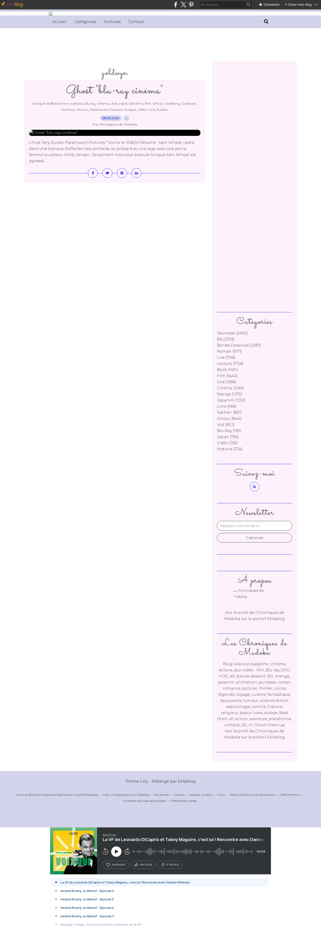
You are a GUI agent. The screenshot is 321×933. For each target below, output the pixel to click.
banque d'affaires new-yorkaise (58, 103)
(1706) (230, 363)
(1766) (226, 357)
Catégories (85, 21)
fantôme (136, 103)
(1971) (229, 351)
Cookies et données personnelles (144, 801)
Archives (112, 21)
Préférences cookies (183, 801)
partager (146, 864)
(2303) (226, 339)
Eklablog (187, 781)
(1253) (231, 400)
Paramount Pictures (106, 109)
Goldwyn (189, 103)
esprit (123, 103)
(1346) (230, 388)
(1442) (227, 376)
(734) (230, 449)
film (148, 103)
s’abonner (118, 864)
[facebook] (176, 4)
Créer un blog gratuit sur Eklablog (126, 794)
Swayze (130, 109)
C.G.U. (222, 794)
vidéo (142, 109)
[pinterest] (191, 4)
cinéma (103, 103)
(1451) (227, 369)
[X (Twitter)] (183, 4)
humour (68, 109)
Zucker (162, 109)
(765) (227, 443)
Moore (82, 109)
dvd (114, 103)
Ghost (158, 103)
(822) (226, 424)
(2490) (232, 333)
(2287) (239, 345)
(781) (229, 430)
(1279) (229, 394)
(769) (228, 437)
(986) (226, 406)
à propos (173, 864)
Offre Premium (290, 794)
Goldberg (172, 103)
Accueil (59, 21)
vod (152, 109)
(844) (229, 418)
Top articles (161, 794)
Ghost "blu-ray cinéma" (114, 90)
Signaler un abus (201, 794)
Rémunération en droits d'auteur (253, 794)
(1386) (226, 382)
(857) (229, 412)
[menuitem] (59, 21)
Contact (137, 21)
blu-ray (90, 103)
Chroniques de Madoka (52, 794)
